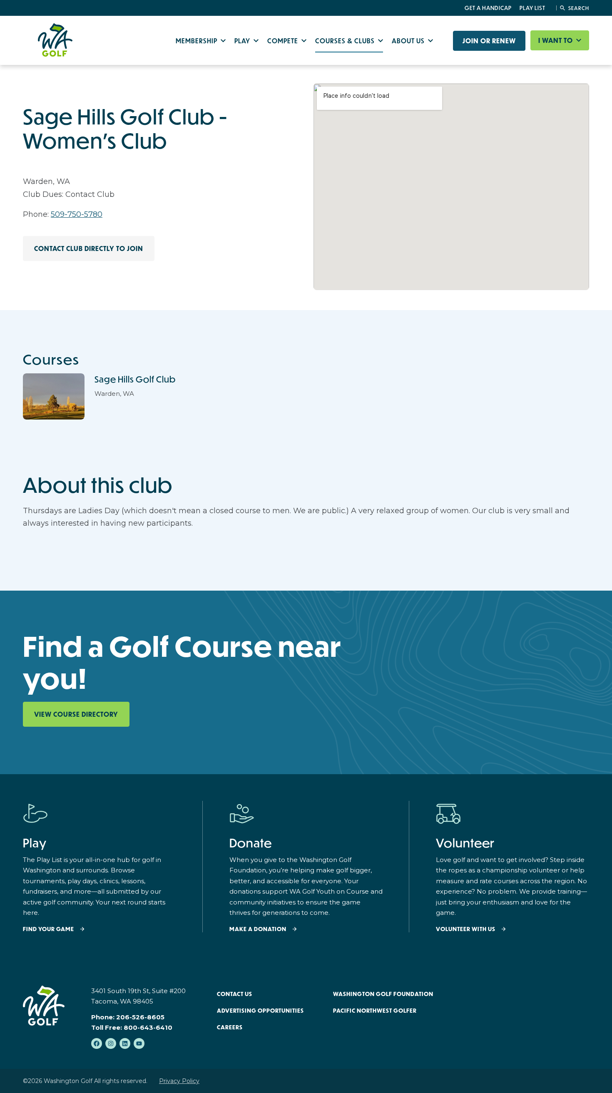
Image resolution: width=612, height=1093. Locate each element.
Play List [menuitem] (532, 8)
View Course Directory (76, 714)
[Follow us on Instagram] (110, 1043)
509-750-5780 (76, 214)
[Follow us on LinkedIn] (124, 1043)
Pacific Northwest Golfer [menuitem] (375, 1010)
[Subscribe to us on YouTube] (139, 1043)
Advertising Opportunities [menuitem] (260, 1010)
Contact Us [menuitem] (234, 994)
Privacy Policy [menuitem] (179, 1081)
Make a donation (257, 929)
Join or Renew (489, 40)
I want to (556, 40)
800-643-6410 (148, 1027)
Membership (197, 40)
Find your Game (48, 929)
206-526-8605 (140, 1017)
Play (243, 40)
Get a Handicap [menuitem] (488, 8)
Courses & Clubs (345, 40)
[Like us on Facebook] (96, 1043)
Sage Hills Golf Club (135, 379)
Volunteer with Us (465, 929)
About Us (409, 40)
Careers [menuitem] (230, 1027)
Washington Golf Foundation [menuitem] (383, 994)
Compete (283, 40)
